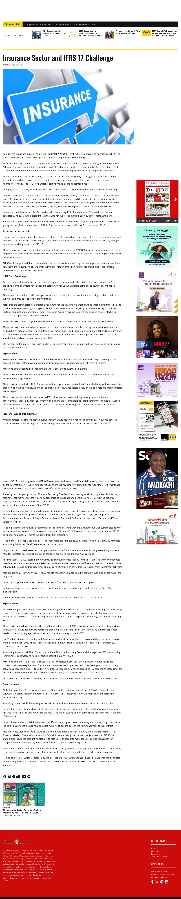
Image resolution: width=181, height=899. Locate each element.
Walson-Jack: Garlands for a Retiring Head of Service (128, 32)
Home (153, 848)
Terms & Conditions (159, 857)
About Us (155, 851)
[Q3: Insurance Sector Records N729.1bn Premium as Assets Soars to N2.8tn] (24, 794)
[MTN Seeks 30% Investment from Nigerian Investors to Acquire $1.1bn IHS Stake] (146, 33)
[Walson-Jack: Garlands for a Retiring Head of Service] (109, 34)
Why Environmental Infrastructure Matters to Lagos (54, 33)
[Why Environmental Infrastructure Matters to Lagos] (36, 34)
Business (7, 65)
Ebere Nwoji (17, 816)
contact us (158, 877)
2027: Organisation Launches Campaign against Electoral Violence (90, 33)
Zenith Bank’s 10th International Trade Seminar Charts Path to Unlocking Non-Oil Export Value (66, 24)
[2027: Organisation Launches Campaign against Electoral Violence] (73, 34)
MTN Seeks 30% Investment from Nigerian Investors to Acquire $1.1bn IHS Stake (164, 33)
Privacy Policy (156, 854)
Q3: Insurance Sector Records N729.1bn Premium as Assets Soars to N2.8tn (22, 811)
